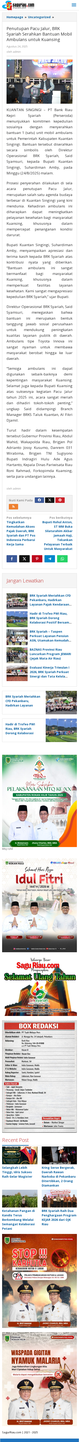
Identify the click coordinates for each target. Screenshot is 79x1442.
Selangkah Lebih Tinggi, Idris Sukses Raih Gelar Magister (17, 1172)
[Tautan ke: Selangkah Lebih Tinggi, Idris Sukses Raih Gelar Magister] (19, 1155)
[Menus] (74, 5)
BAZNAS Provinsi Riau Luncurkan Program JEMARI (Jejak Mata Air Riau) (50, 653)
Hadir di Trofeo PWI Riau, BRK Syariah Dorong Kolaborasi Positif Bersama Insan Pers (22, 733)
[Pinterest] (60, 500)
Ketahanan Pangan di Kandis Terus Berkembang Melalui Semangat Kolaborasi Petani (18, 1220)
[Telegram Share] (49, 558)
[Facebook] (39, 500)
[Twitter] (49, 500)
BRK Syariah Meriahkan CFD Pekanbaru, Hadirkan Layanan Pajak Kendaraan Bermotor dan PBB (22, 705)
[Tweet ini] (24, 558)
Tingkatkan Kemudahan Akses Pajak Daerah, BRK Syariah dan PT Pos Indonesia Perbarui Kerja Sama (21, 531)
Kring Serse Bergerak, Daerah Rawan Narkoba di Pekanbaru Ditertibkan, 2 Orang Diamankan (59, 1176)
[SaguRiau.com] (18, 5)
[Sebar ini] (12, 558)
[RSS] (13, 506)
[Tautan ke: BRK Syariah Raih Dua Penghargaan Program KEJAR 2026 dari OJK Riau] (59, 1198)
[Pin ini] (37, 558)
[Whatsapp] (62, 558)
